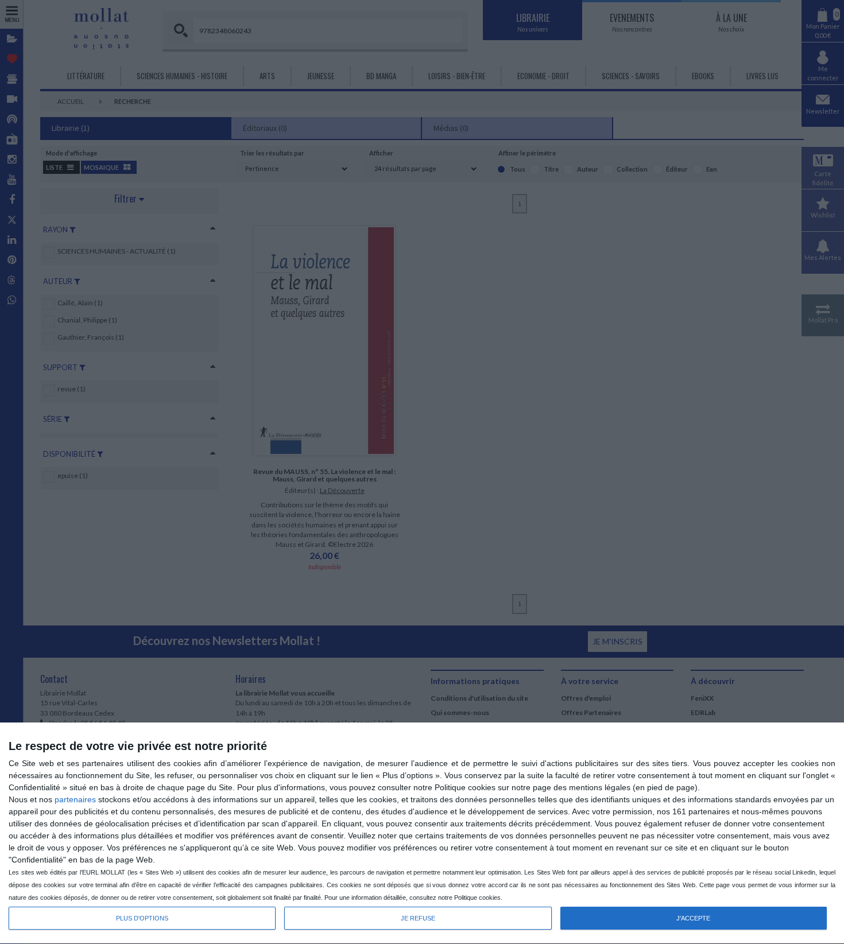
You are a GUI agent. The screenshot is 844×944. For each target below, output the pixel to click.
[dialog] (422, 833)
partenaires (75, 799)
